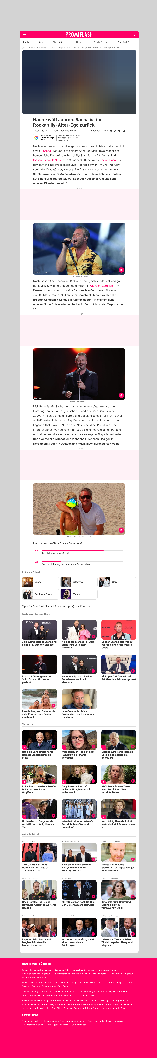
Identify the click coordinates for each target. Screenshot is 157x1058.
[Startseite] (79, 34)
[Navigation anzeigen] (24, 34)
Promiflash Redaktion (64, 130)
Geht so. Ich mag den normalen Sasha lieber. (66, 564)
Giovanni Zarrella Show (47, 160)
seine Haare (109, 160)
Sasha (47, 150)
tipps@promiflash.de (78, 606)
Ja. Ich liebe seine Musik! (55, 553)
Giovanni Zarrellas (101, 285)
